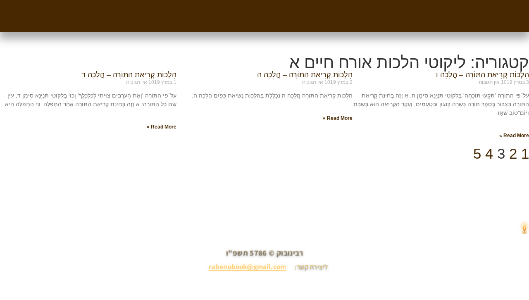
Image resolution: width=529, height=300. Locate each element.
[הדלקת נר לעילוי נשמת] (524, 229)
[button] (460, 3)
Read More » (514, 135)
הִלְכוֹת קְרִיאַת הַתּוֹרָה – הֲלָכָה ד (128, 75)
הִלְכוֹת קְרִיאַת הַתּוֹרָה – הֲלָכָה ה (305, 75)
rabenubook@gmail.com (247, 266)
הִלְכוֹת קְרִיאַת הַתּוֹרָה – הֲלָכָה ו (482, 75)
